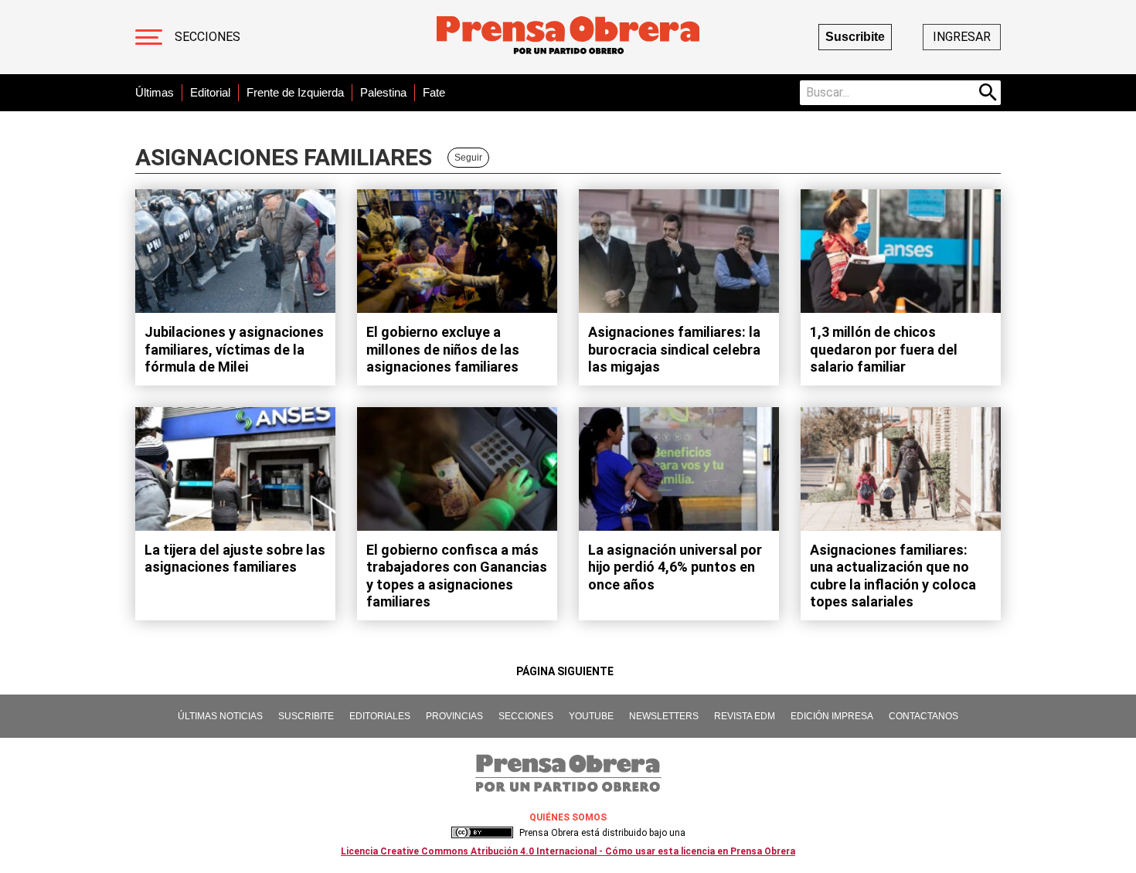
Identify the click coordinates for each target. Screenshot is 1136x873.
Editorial (210, 92)
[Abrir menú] (148, 37)
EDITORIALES (379, 716)
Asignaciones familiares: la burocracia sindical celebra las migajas (674, 349)
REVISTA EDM (744, 716)
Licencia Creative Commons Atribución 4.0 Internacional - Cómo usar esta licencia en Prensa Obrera (568, 851)
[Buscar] (988, 92)
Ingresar (962, 36)
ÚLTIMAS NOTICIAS (220, 716)
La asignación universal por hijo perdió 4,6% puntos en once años (675, 567)
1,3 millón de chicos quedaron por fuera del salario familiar (883, 349)
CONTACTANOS (923, 716)
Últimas (154, 92)
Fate (434, 92)
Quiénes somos (568, 817)
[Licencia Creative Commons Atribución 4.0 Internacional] (482, 833)
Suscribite (855, 36)
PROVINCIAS (454, 716)
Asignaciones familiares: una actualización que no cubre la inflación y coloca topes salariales (893, 576)
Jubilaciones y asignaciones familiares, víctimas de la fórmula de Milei (234, 349)
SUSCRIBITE (306, 716)
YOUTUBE (591, 716)
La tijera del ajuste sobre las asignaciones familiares (235, 559)
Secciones (207, 36)
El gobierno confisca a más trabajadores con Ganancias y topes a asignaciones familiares (456, 576)
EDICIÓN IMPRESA (832, 716)
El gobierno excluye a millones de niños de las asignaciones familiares (442, 349)
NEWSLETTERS (664, 716)
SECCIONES (525, 716)
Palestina (383, 92)
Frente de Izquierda (295, 92)
